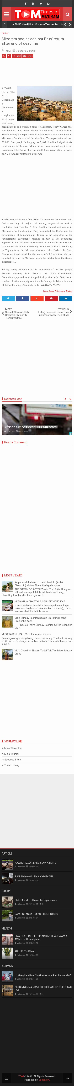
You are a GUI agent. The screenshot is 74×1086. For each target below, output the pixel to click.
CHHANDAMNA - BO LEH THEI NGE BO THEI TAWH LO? (43, 989)
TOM (21, 1076)
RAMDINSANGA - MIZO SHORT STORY (36, 914)
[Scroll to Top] (67, 1078)
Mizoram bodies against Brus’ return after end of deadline (33, 41)
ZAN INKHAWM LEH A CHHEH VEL (34, 876)
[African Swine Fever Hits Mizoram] (37, 419)
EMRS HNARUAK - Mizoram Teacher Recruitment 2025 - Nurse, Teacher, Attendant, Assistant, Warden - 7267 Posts (41, 25)
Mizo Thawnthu (13, 748)
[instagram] (48, 3)
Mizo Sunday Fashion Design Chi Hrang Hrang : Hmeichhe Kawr (41, 619)
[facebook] (25, 3)
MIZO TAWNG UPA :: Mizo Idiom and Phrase (26, 634)
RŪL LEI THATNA (24, 951)
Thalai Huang (11, 765)
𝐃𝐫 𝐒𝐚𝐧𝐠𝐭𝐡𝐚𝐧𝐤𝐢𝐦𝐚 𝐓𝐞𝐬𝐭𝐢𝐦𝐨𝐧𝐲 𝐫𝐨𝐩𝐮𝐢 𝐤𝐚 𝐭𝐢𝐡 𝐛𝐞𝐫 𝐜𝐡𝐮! (43, 975)
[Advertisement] (37, 73)
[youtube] (33, 3)
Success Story (12, 759)
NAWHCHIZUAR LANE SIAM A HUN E (35, 862)
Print (18, 56)
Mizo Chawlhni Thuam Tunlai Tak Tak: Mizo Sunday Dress (43, 652)
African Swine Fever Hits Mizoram (30, 427)
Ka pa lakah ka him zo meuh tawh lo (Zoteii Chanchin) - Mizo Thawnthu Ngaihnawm (39, 584)
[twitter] (40, 3)
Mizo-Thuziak (11, 753)
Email (30, 56)
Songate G (44, 1079)
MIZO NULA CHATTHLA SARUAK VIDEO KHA (40, 601)
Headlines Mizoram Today (57, 291)
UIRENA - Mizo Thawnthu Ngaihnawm (36, 900)
